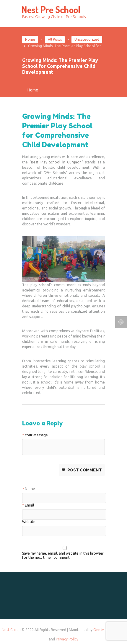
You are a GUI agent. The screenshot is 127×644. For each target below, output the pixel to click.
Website (28, 522)
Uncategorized (86, 39)
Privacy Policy (67, 639)
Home (30, 39)
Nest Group (11, 630)
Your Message (36, 435)
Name (30, 489)
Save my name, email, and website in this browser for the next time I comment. (63, 554)
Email (29, 505)
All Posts (55, 39)
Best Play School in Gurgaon (56, 162)
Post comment (84, 470)
